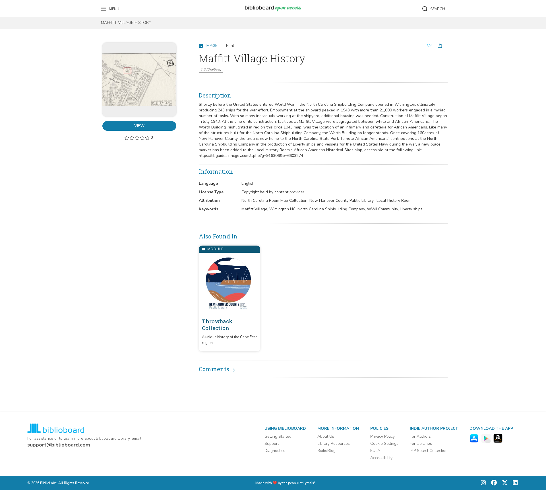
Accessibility (381, 457)
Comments (214, 369)
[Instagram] (483, 483)
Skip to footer (28, 6)
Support (271, 443)
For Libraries (421, 443)
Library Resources (333, 443)
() (210, 69)
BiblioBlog (326, 450)
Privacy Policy (382, 436)
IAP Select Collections (430, 450)
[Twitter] (503, 483)
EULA (375, 450)
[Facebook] (492, 483)
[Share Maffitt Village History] (440, 45)
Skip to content (29, 6)
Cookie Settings (384, 443)
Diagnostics (274, 450)
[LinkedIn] (514, 483)
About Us (325, 436)
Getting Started (277, 436)
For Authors (420, 436)
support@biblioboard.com (58, 444)
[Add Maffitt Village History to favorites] (429, 46)
